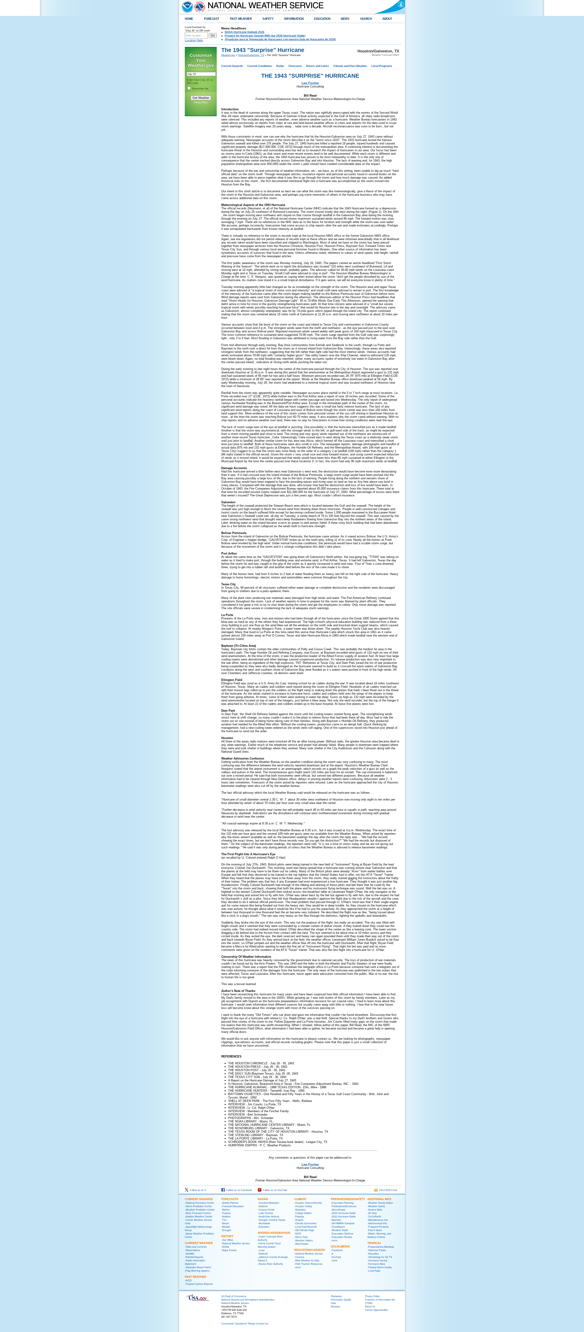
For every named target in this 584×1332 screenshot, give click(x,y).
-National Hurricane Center (199, 1202)
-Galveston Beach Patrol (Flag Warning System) (198, 1268)
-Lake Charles (265, 1213)
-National (263, 1206)
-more (297, 1267)
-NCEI (188, 1280)
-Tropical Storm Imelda (379, 1267)
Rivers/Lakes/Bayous (274, 1233)
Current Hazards (232, 66)
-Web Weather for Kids (306, 1260)
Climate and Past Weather (350, 66)
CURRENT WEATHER (199, 1243)
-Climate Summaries (305, 1223)
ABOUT (387, 19)
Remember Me (200, 88)
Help (333, 1303)
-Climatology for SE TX (379, 1257)
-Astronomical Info (377, 1223)
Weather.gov (228, 55)
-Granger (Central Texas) (271, 1220)
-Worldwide (264, 1223)
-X (332, 1253)
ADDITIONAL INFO (379, 1199)
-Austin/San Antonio (268, 1216)
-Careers (299, 1257)
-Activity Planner (230, 1202)
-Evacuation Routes (341, 1237)
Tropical (374, 1243)
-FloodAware (338, 1226)
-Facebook (336, 1250)
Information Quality (341, 1299)
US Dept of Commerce (233, 1296)
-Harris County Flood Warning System (269, 1245)
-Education (263, 1226)
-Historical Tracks (376, 1250)
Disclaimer (336, 1296)
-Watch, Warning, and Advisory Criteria (379, 1235)
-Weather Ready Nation (380, 1202)
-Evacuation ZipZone (342, 1233)
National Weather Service (235, 1303)
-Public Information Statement (195, 1262)
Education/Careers (309, 1250)
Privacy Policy (201, 102)
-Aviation (226, 1216)
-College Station (303, 1213)
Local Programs (381, 66)
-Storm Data (301, 1237)
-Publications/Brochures (343, 1206)
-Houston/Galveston (268, 1202)
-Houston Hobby (303, 1206)
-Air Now (372, 1213)
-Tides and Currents (195, 1246)
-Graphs (298, 1220)
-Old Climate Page (304, 1230)
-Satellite (189, 1253)
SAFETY (268, 19)
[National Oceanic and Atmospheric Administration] (186, 7)
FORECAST (211, 19)
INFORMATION (293, 19)
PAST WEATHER (241, 19)
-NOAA (225, 1246)
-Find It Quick (374, 1230)
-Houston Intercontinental (308, 1202)
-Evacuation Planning (342, 1202)
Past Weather (195, 1277)
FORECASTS (229, 1199)
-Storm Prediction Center (198, 1206)
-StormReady (338, 1209)
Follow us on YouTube (274, 1190)
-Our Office (227, 1240)
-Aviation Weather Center (198, 1216)
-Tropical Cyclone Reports (199, 1284)
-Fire (224, 1220)
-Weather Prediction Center (200, 1209)
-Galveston (300, 1209)
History (227, 1236)
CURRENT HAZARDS (199, 1199)
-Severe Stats (374, 1209)
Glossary (335, 1306)
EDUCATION (322, 19)
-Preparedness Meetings (380, 1246)
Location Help (194, 40)
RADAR (263, 1199)
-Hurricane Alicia (376, 1263)
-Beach (225, 1223)
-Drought (226, 1230)
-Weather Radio (339, 1230)
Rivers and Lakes (317, 66)
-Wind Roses (301, 1243)
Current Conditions (259, 66)
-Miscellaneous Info (377, 1220)
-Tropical (225, 1213)
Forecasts (295, 66)
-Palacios (299, 1216)
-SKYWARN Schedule (343, 1223)
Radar (280, 66)
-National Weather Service (235, 1243)
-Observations (192, 1250)
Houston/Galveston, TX (251, 55)
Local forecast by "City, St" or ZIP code (197, 28)
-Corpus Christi (266, 1209)
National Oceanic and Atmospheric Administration (247, 1299)
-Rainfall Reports (194, 1257)
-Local (261, 1250)
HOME (189, 19)
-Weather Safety (376, 1206)
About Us (370, 1306)
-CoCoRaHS (374, 1216)
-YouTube (336, 1257)
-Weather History (303, 1240)
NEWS (345, 19)
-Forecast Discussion (232, 1206)
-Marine (225, 1209)
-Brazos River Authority (270, 1263)
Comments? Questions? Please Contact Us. (245, 1323)
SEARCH (366, 19)
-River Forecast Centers (198, 1213)
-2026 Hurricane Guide (343, 1213)
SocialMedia (340, 1246)
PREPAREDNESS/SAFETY (348, 1199)
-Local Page (373, 1270)
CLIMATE (300, 1199)
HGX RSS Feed (387, 1190)
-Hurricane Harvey (377, 1260)
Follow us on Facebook (238, 1190)
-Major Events (228, 1250)
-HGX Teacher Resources (308, 1263)
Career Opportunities (376, 1309)
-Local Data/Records (305, 1226)
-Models (225, 1226)
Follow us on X (197, 1190)
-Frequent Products (377, 1226)
